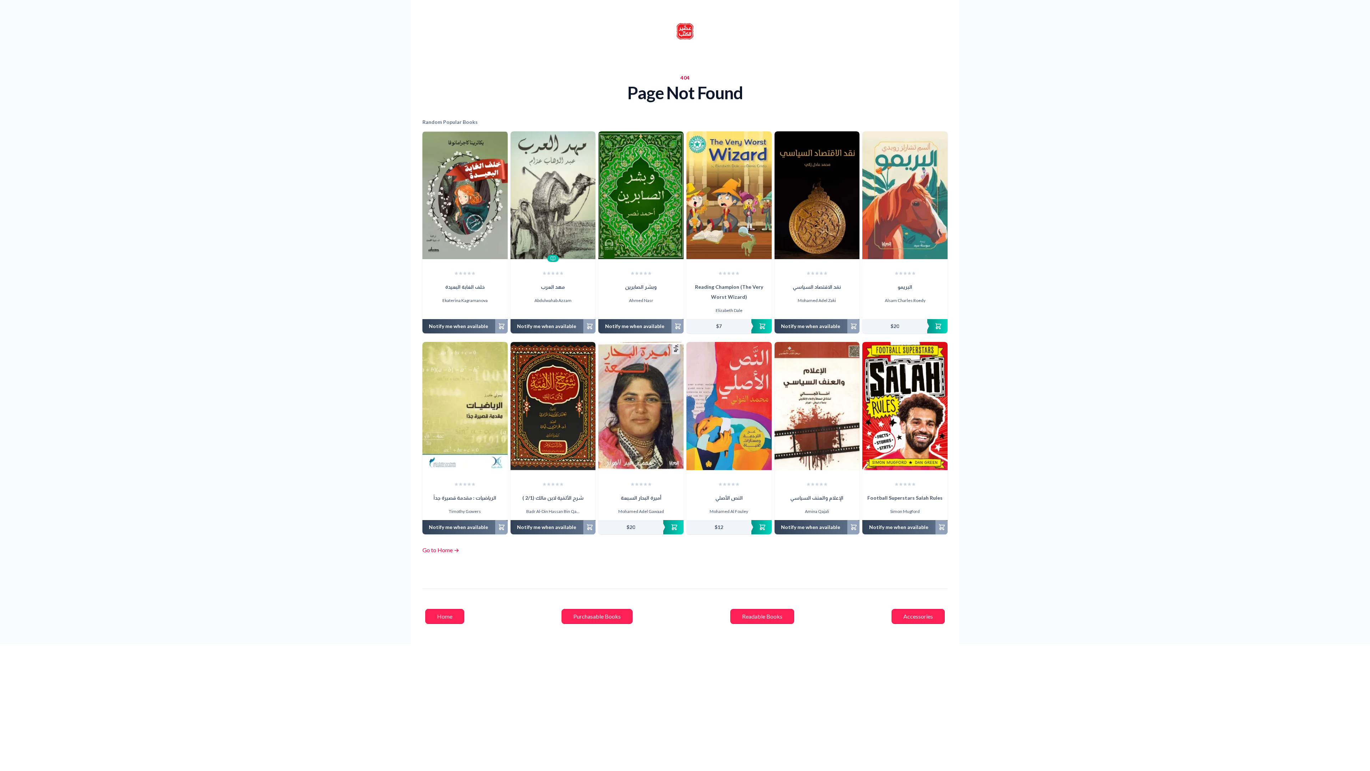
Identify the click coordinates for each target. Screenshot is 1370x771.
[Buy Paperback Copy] (729, 326)
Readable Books (762, 616)
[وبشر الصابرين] (641, 195)
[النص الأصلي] (729, 406)
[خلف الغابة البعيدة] (465, 195)
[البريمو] (905, 195)
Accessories (918, 616)
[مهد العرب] (553, 195)
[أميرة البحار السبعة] (641, 406)
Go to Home (440, 549)
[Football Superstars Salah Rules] (905, 406)
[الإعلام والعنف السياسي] (817, 406)
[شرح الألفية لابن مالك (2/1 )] (553, 406)
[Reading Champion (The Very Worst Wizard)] (729, 195)
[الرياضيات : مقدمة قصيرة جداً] (465, 406)
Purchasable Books (597, 616)
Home (444, 616)
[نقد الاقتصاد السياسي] (817, 195)
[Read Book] (553, 258)
